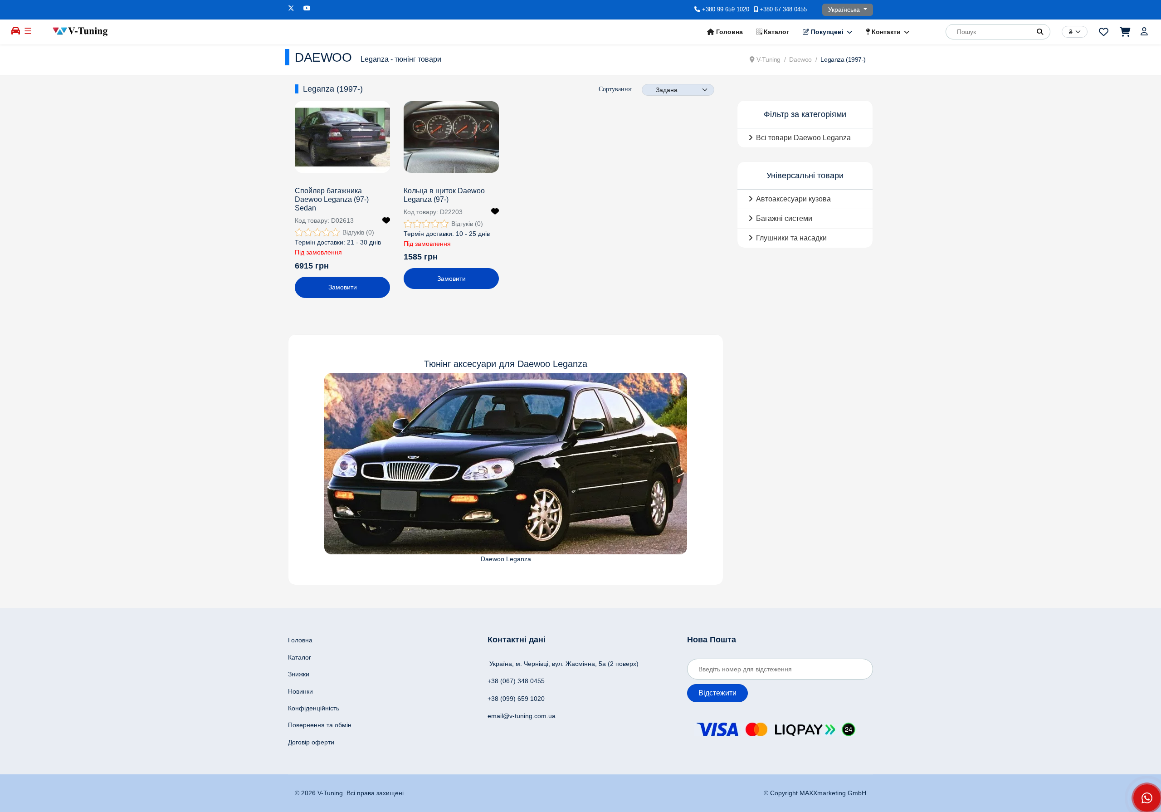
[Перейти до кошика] (1124, 31)
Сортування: (616, 89)
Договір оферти (311, 742)
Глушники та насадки (791, 238)
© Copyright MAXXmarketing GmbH (815, 793)
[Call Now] (1147, 798)
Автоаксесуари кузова (793, 199)
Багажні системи (784, 218)
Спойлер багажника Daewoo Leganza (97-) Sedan (332, 199)
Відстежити (717, 693)
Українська (845, 9)
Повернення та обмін (319, 725)
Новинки (300, 691)
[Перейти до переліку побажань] (1103, 31)
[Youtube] (307, 8)
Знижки (298, 674)
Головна (728, 31)
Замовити (342, 287)
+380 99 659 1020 (725, 9)
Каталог (775, 31)
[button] (1040, 32)
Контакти (885, 31)
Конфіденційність (313, 708)
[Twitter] (291, 8)
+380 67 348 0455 (783, 9)
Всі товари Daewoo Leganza (803, 138)
